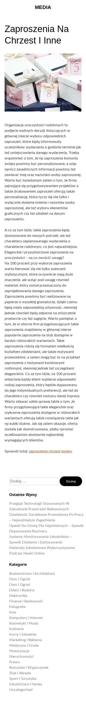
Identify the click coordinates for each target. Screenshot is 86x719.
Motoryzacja (19, 651)
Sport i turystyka (22, 679)
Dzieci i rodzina (21, 590)
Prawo (14, 662)
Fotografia (17, 607)
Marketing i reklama (25, 640)
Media (43, 7)
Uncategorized (21, 690)
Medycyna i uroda (24, 645)
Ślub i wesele (20, 673)
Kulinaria (16, 629)
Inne (12, 612)
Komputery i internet (26, 618)
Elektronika (18, 596)
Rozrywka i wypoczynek (28, 667)
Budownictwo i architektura (32, 573)
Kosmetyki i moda (23, 623)
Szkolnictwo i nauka (25, 684)
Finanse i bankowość (26, 601)
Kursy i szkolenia (22, 634)
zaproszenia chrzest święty (50, 451)
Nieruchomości (21, 656)
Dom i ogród (19, 579)
